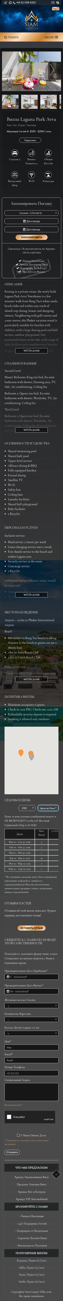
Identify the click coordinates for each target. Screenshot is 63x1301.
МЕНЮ (50, 37)
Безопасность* (13, 1105)
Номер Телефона (15, 1067)
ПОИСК (12, 37)
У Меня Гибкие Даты (33, 1135)
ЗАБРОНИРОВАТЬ (31, 237)
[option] (31, 71)
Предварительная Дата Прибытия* (26, 971)
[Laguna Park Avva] (31, 71)
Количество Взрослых (18, 1014)
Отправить (12, 1152)
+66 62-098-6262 (26, 2)
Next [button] (54, 102)
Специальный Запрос (17, 1080)
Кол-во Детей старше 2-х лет (22, 1027)
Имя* (8, 1041)
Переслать (30, 140)
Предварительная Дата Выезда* (24, 985)
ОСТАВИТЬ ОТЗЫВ (31, 928)
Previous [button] (8, 102)
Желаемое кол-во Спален (20, 1000)
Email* (9, 1054)
